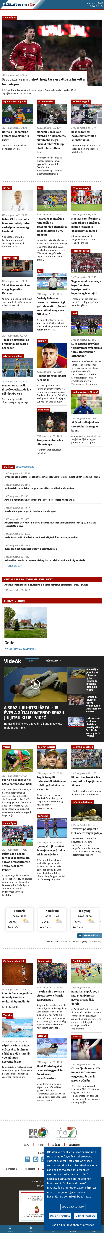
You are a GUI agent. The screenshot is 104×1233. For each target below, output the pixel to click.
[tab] (8, 467)
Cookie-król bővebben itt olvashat (73, 1225)
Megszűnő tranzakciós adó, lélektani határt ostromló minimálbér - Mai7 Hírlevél (46, 585)
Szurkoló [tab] (32, 660)
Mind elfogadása (85, 1216)
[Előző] (4, 921)
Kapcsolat (30, 1169)
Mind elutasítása (60, 1216)
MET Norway (74, 941)
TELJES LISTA (13, 566)
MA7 (27, 1144)
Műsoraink (52, 660)
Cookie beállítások (73, 1206)
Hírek (41, 1144)
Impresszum (11, 1169)
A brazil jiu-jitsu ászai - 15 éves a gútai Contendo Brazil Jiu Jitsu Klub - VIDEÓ (34, 712)
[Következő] (100, 921)
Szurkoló (74, 1144)
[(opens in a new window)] (27, 1159)
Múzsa (56, 1144)
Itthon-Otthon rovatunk (19, 649)
